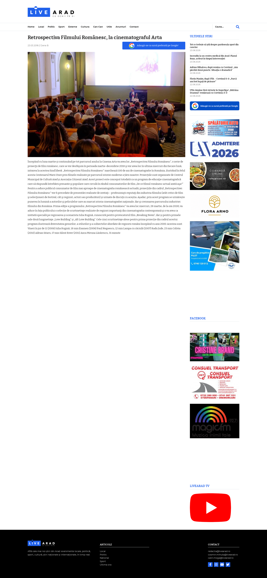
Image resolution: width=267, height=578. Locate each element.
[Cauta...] (237, 27)
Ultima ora (105, 565)
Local (41, 27)
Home (31, 27)
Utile (109, 27)
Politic (51, 27)
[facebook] (210, 565)
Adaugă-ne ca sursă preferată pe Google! (158, 45)
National (104, 558)
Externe (72, 27)
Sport (61, 27)
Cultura (85, 27)
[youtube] (222, 565)
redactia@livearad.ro (219, 551)
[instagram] (216, 565)
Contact (134, 27)
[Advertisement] (160, 11)
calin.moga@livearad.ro (220, 558)
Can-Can (98, 27)
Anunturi (121, 27)
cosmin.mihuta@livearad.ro (223, 555)
